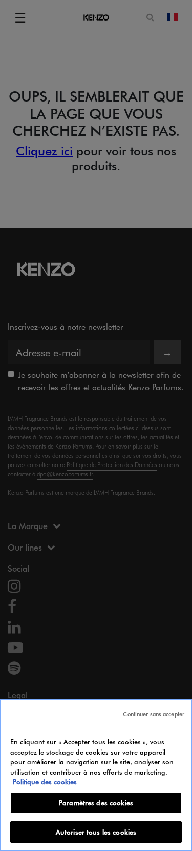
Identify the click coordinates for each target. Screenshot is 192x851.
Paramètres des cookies (96, 802)
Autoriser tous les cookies (96, 831)
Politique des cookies (45, 781)
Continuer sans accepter (153, 714)
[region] (96, 775)
